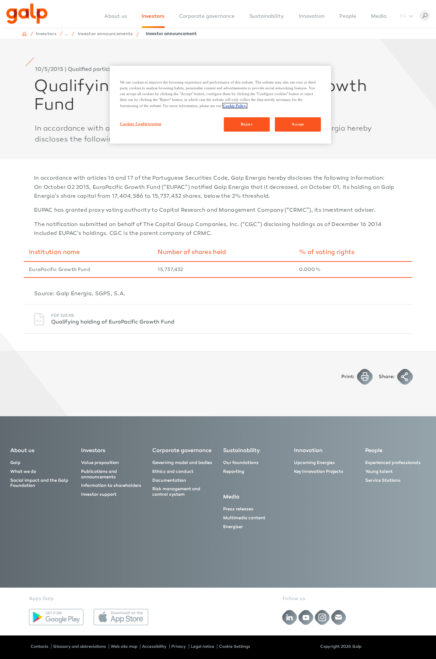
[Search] (425, 16)
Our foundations (241, 462)
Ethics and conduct (172, 471)
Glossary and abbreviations (79, 646)
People (347, 16)
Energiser (233, 526)
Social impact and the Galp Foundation (39, 483)
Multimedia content (244, 518)
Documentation (169, 480)
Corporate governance (207, 16)
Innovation (312, 16)
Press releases (238, 509)
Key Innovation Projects (318, 471)
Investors (153, 16)
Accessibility (154, 646)
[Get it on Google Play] (56, 617)
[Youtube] (306, 617)
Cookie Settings (234, 646)
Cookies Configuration (140, 124)
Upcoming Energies (314, 462)
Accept (298, 124)
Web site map (124, 646)
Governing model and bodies (182, 462)
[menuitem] (115, 21)
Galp (15, 462)
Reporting (233, 471)
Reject (246, 124)
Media (378, 16)
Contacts (39, 646)
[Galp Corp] (27, 13)
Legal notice (202, 646)
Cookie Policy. (235, 106)
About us (22, 450)
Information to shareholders (111, 485)
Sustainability (266, 16)
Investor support (98, 494)
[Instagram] (322, 617)
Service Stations (383, 480)
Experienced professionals (393, 462)
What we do (23, 471)
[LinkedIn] (289, 617)
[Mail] (338, 617)
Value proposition (100, 462)
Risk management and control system (176, 491)
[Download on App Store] (121, 617)
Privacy (178, 646)
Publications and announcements (99, 474)
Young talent (379, 471)
